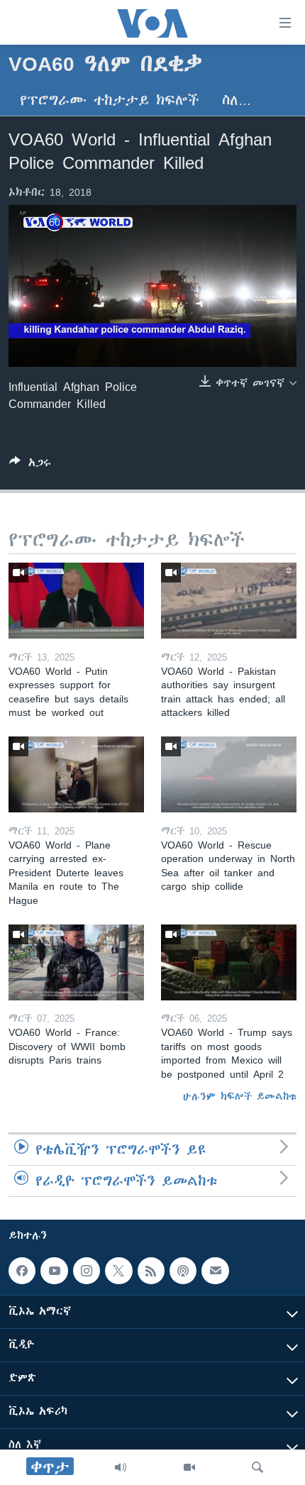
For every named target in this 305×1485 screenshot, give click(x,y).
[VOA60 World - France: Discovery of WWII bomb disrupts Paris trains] (76, 962)
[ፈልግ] (257, 1467)
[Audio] (120, 1467)
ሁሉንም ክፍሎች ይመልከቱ (239, 1096)
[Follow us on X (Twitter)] (118, 1270)
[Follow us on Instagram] (86, 1270)
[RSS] (151, 1270)
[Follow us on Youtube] (53, 1270)
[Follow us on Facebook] (22, 1270)
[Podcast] (183, 1270)
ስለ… (236, 100)
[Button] (30, 465)
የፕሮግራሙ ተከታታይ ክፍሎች (109, 100)
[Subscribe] (214, 1270)
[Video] (189, 1467)
